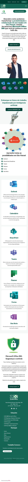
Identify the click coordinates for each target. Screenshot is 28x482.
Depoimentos (7, 437)
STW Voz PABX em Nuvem (10, 425)
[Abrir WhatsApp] (24, 478)
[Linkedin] (14, 409)
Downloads (14, 1)
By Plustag (14, 459)
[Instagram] (16, 409)
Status (18, 1)
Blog (5, 435)
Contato (6, 440)
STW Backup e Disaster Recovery (12, 418)
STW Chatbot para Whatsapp (11, 420)
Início (5, 431)
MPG (9, 480)
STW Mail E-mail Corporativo (11, 423)
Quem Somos (7, 433)
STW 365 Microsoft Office (10, 416)
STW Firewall (7, 421)
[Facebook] (12, 409)
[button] (26, 6)
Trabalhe (9, 1)
